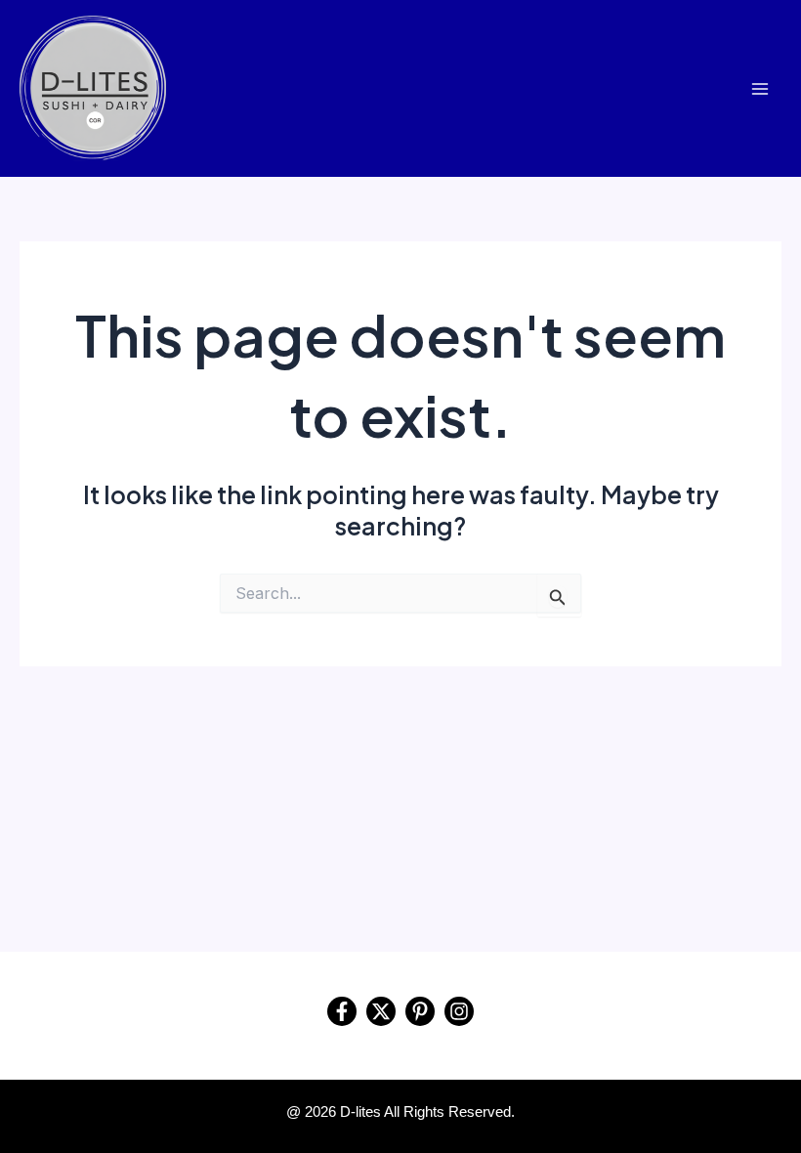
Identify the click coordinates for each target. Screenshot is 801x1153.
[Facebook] (342, 1011)
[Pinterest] (420, 1011)
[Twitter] (381, 1011)
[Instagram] (459, 1011)
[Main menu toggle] (759, 88)
